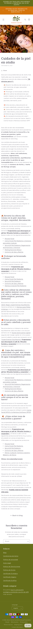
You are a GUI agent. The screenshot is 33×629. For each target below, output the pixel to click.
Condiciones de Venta (10, 556)
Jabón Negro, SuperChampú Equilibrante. (15, 305)
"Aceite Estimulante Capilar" (21, 333)
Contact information (17, 627)
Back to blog (17, 515)
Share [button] (5, 70)
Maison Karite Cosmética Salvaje (15, 620)
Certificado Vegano (9, 577)
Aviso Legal (7, 563)
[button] (3, 19)
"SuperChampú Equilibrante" (11, 339)
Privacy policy (24, 622)
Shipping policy (18, 624)
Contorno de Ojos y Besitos (14, 450)
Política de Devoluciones (11, 566)
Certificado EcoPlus (9, 580)
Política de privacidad (10, 559)
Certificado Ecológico (10, 573)
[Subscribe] (28, 541)
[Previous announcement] (3, 10)
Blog (4, 552)
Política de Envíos (9, 570)
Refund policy (15, 622)
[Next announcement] (30, 10)
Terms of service (8, 624)
